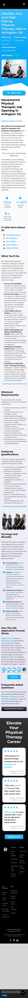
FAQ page (5, 701)
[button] (15, 235)
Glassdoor (21, 773)
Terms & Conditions (16, 935)
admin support (10, 592)
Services (14, 862)
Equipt (13, 913)
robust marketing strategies (15, 608)
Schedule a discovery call (11, 697)
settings (20, 992)
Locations (14, 859)
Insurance (22, 851)
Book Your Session (13, 853)
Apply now (5, 638)
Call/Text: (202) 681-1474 (14, 929)
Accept (4, 995)
